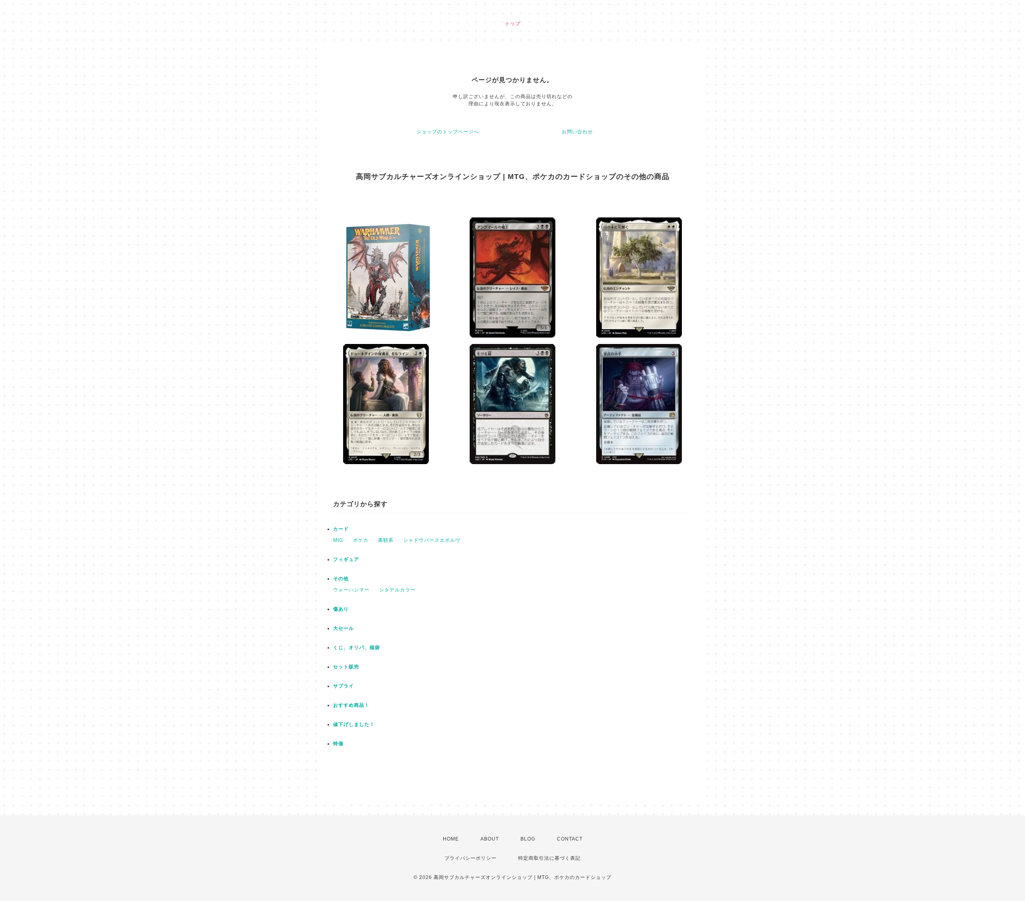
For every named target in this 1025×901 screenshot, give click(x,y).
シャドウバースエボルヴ (431, 540)
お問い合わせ (577, 132)
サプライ (343, 686)
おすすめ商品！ (351, 705)
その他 (341, 578)
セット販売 (346, 667)
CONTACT (570, 839)
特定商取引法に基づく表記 (549, 858)
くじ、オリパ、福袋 (356, 647)
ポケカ (360, 540)
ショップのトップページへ (447, 132)
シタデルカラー (397, 590)
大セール (343, 628)
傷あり (341, 609)
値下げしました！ (354, 724)
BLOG (528, 839)
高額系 (386, 540)
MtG (338, 540)
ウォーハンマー (351, 590)
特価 (338, 743)
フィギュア (346, 559)
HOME (451, 839)
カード (341, 529)
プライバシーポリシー (470, 858)
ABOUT (489, 839)
